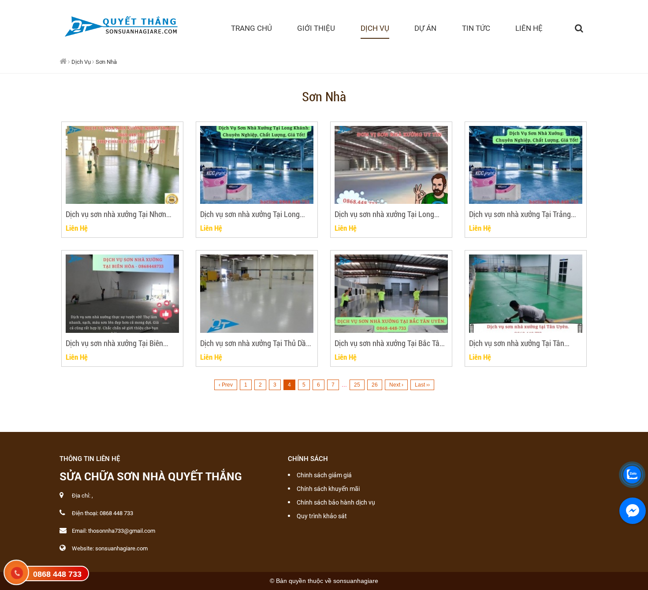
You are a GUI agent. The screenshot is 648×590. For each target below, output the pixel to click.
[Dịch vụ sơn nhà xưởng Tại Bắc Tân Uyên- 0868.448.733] (391, 293)
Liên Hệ (77, 228)
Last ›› (422, 385)
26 (375, 385)
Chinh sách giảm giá (324, 475)
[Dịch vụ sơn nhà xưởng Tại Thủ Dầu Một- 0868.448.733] (256, 293)
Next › (396, 385)
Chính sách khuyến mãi (328, 488)
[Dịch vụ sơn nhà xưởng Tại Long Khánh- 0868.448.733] (256, 165)
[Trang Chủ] (120, 24)
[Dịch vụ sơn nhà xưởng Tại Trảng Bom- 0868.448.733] (525, 165)
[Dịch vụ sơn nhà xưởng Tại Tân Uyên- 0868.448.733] (525, 293)
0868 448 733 (57, 574)
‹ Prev (226, 385)
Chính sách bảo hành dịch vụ (336, 502)
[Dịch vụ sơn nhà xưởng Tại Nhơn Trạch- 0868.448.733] (122, 165)
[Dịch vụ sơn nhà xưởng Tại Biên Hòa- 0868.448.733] (122, 293)
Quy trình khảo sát (322, 516)
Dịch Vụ (81, 62)
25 (357, 385)
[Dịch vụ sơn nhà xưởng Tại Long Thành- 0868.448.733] (391, 165)
